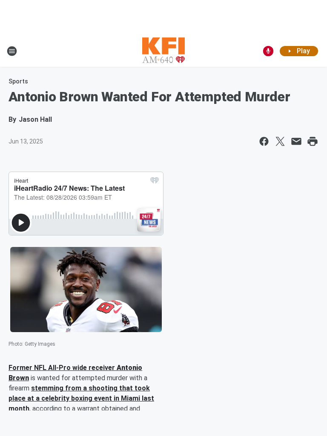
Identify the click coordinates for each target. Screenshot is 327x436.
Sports (18, 81)
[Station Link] (163, 51)
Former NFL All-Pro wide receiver (63, 368)
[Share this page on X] (280, 141)
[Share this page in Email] (296, 141)
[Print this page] (312, 141)
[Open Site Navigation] (12, 51)
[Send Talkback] (268, 51)
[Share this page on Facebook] (264, 141)
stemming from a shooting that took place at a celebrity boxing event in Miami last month (81, 398)
